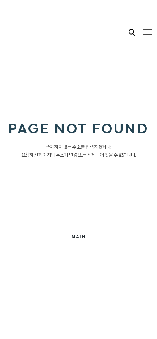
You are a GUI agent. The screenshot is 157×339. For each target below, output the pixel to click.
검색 (132, 32)
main (79, 236)
